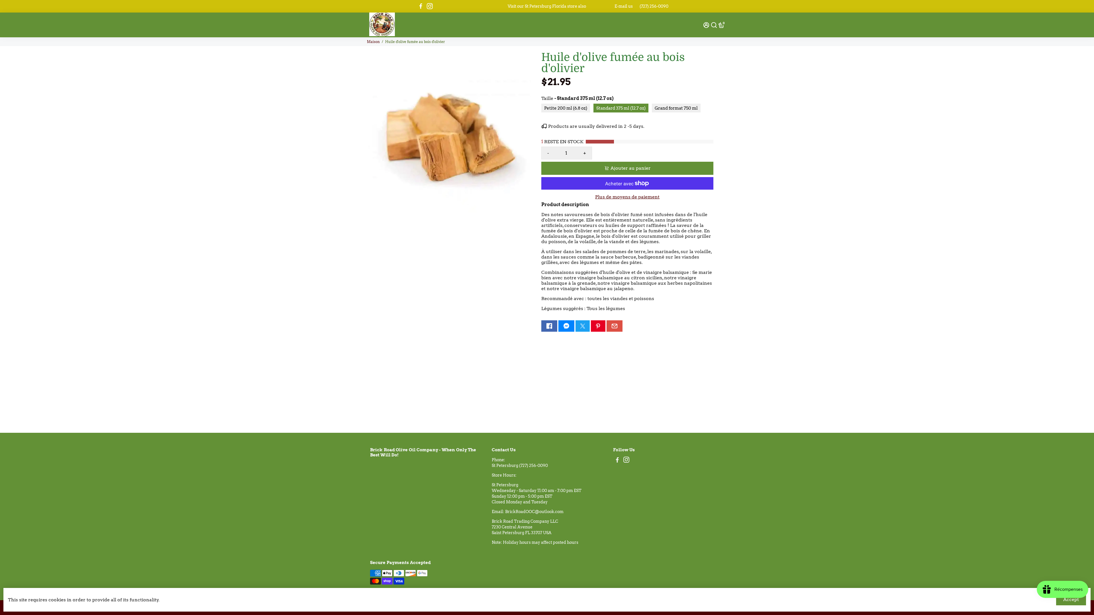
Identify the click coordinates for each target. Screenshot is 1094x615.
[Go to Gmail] (614, 326)
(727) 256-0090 (654, 6)
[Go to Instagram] (429, 6)
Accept (1071, 599)
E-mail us (624, 6)
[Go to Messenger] (566, 326)
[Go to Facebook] (421, 6)
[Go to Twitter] (582, 326)
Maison (373, 42)
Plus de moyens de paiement (627, 197)
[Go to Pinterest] (598, 326)
